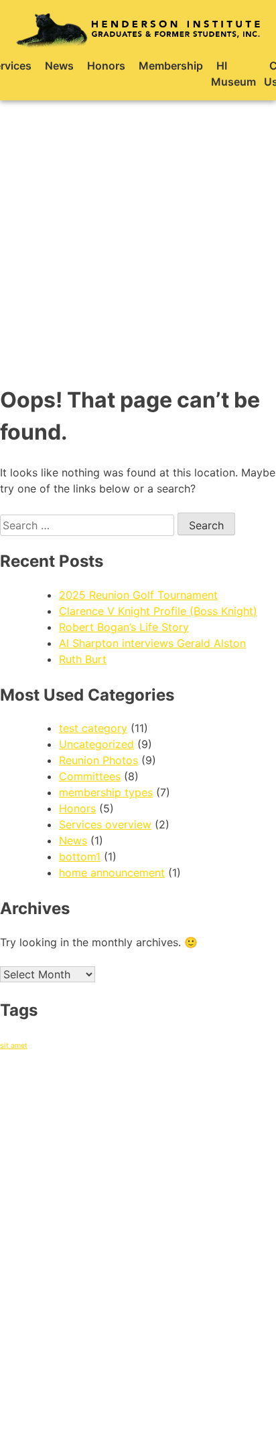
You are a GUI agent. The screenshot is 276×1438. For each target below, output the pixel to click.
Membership (171, 65)
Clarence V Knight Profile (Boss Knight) (158, 611)
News (59, 65)
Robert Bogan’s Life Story (124, 627)
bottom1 (79, 856)
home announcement (112, 872)
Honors (106, 65)
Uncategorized (96, 744)
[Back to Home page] (138, 29)
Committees (90, 776)
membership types (106, 792)
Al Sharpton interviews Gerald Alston (152, 643)
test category (93, 728)
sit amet (13, 1045)
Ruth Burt (83, 659)
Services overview (105, 824)
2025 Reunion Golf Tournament (138, 595)
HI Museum (233, 73)
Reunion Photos (98, 760)
